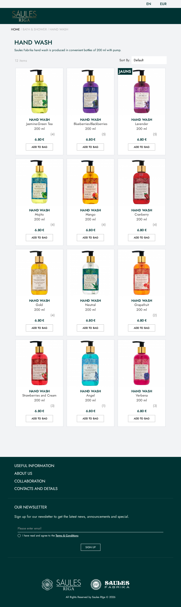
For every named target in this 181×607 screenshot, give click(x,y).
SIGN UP (90, 547)
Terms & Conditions (67, 535)
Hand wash (39, 119)
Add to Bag (39, 147)
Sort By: (124, 60)
